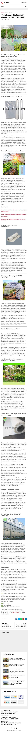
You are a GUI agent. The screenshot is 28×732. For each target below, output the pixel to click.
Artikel (2, 12)
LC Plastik (6, 2)
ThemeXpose (18, 730)
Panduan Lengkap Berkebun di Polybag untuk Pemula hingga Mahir (17, 659)
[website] (16, 728)
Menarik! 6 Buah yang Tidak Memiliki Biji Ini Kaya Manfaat (17, 676)
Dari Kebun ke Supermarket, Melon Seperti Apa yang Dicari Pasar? (16, 665)
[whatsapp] (11, 728)
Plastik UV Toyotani (8, 12)
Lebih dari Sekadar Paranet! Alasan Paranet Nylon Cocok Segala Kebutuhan (16, 683)
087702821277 (16, 612)
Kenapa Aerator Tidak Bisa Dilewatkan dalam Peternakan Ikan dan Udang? (16, 671)
